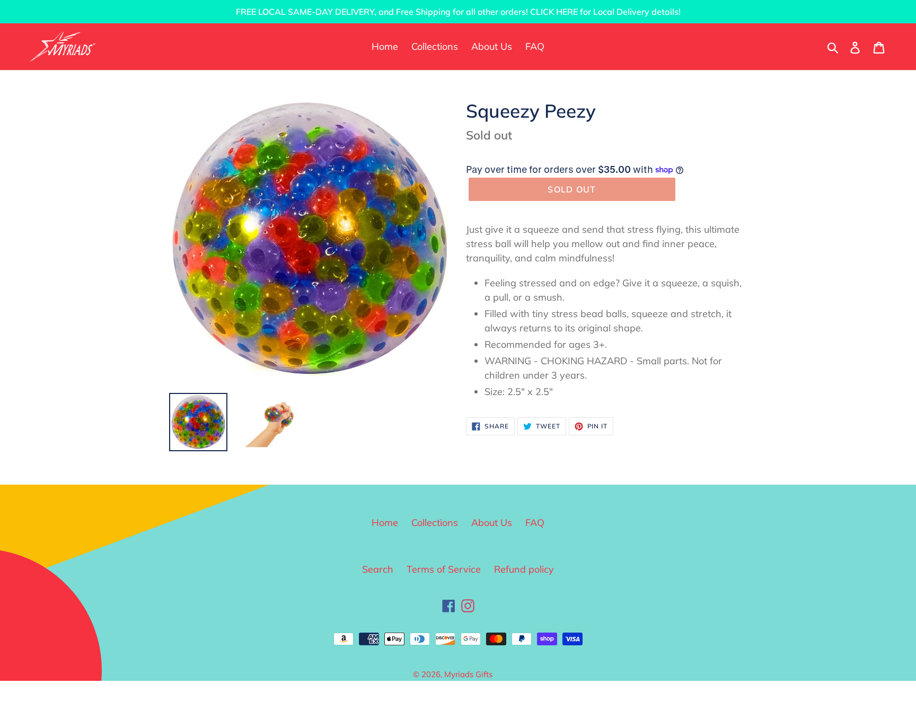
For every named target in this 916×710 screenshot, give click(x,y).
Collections (434, 522)
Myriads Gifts (468, 674)
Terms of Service (444, 569)
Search (377, 569)
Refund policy (524, 569)
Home (385, 522)
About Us (491, 522)
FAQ (534, 522)
